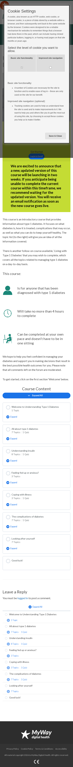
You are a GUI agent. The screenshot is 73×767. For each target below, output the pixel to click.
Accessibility (61, 749)
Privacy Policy (12, 749)
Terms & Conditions (44, 749)
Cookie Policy (27, 749)
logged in (22, 598)
